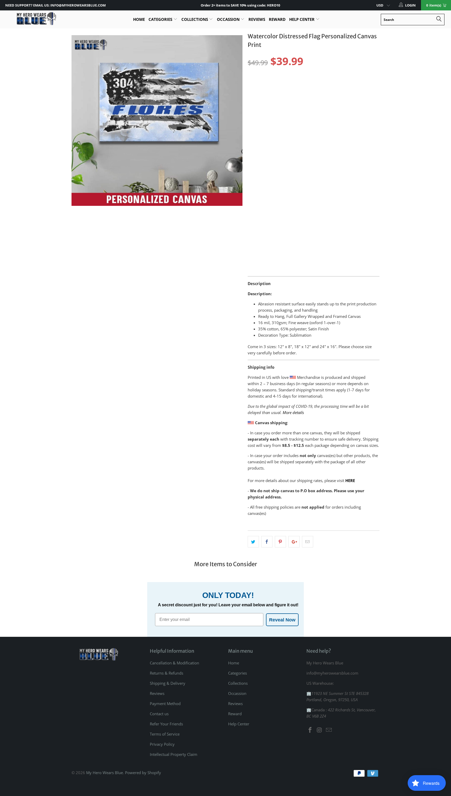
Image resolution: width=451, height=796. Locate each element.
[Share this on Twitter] (253, 541)
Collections (195, 19)
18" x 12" (278, 85)
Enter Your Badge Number (272, 164)
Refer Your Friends (166, 723)
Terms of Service (165, 734)
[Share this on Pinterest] (280, 541)
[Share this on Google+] (294, 541)
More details (293, 412)
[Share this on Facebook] (266, 541)
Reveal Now (282, 619)
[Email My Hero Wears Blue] (329, 730)
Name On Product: (265, 133)
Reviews (256, 19)
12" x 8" (257, 85)
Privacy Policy (162, 744)
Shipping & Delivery (167, 683)
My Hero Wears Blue (104, 772)
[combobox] (412, 19)
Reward (277, 19)
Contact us (159, 713)
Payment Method (165, 703)
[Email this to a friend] (307, 541)
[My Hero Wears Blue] (36, 18)
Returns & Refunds (166, 673)
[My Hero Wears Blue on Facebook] (310, 730)
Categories (161, 19)
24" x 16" (300, 85)
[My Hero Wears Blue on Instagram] (320, 730)
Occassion (229, 19)
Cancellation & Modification (174, 662)
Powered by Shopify (143, 772)
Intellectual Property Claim (173, 754)
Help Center (302, 19)
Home (139, 19)
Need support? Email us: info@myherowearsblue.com (55, 5)
